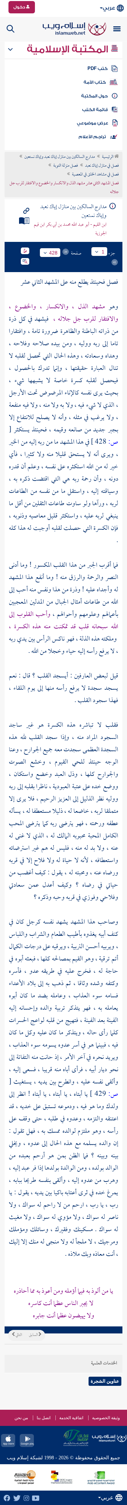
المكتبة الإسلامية (68, 49)
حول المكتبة (94, 96)
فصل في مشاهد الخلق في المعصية (95, 174)
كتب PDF (97, 68)
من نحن (21, 1417)
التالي (18, 1335)
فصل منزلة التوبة (65, 166)
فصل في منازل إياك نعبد (102, 166)
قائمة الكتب (95, 109)
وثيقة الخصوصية (106, 1417)
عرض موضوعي (92, 123)
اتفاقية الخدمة (71, 1417)
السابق (33, 1335)
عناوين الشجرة (105, 1381)
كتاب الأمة (95, 82)
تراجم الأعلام (92, 136)
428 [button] (53, 253)
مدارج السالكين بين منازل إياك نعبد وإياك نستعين (59, 157)
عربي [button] (109, 8)
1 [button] (103, 252)
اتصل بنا (43, 1417)
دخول (19, 7)
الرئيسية (108, 157)
